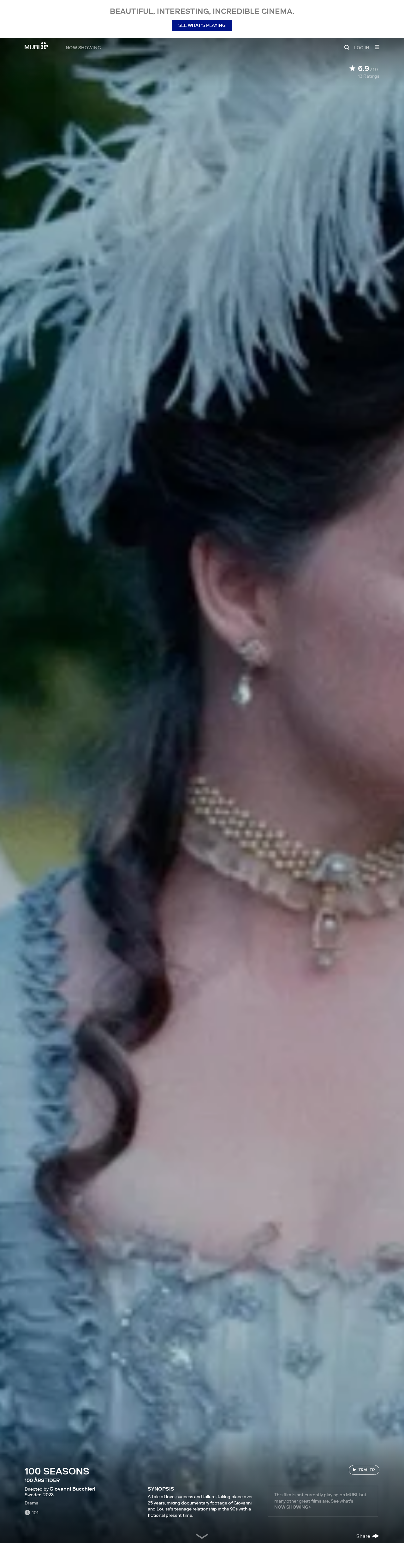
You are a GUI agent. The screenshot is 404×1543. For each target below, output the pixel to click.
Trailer (367, 1469)
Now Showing (83, 47)
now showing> (292, 1507)
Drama (32, 1503)
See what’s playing (202, 25)
